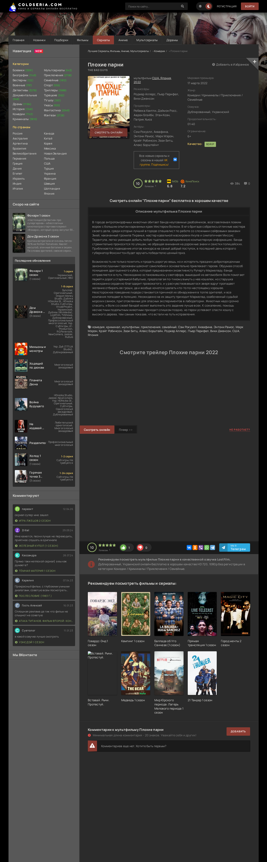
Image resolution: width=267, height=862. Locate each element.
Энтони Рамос (224, 327)
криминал (113, 327)
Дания (17, 168)
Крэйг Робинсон (110, 331)
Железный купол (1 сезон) (38, 546)
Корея (48, 143)
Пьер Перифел (198, 331)
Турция (49, 168)
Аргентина (20, 143)
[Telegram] (212, 547)
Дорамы (172, 40)
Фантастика (57, 110)
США (47, 163)
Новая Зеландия (55, 153)
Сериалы (103, 40)
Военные (22, 85)
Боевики (23, 70)
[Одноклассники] (195, 547)
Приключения (58, 75)
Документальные (25, 97)
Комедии (23, 114)
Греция (18, 163)
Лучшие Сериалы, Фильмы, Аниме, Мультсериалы (118, 51)
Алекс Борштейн (151, 331)
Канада (49, 133)
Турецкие (54, 95)
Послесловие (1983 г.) (35, 596)
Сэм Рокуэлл (187, 327)
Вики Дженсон (220, 331)
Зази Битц (130, 331)
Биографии (25, 75)
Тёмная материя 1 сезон (37, 571)
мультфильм (131, 327)
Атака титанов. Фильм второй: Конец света (46, 621)
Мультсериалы (146, 40)
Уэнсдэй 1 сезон (31, 642)
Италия (18, 188)
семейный (169, 327)
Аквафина (205, 327)
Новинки (39, 40)
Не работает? (239, 429)
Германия (19, 158)
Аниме (123, 40)
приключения (150, 327)
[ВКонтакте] (189, 547)
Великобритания (24, 153)
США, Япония (161, 78)
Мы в (238, 547)
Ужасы (52, 105)
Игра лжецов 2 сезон (35, 520)
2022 (137, 82)
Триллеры (55, 90)
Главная (18, 40)
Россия (18, 133)
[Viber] (200, 547)
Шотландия (52, 188)
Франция (50, 178)
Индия (17, 183)
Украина (50, 173)
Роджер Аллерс (175, 331)
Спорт (52, 85)
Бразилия (19, 148)
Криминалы (25, 119)
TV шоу (52, 100)
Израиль (19, 178)
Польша (49, 158)
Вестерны (23, 80)
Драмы (22, 104)
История (23, 109)
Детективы (25, 90)
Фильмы (82, 40)
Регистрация (227, 6)
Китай (48, 138)
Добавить (238, 731)
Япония (49, 193)
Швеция (49, 183)
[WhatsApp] (206, 547)
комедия (98, 327)
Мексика (50, 148)
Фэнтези (54, 115)
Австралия (20, 138)
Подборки (61, 40)
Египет (18, 173)
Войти (249, 6)
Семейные (55, 80)
